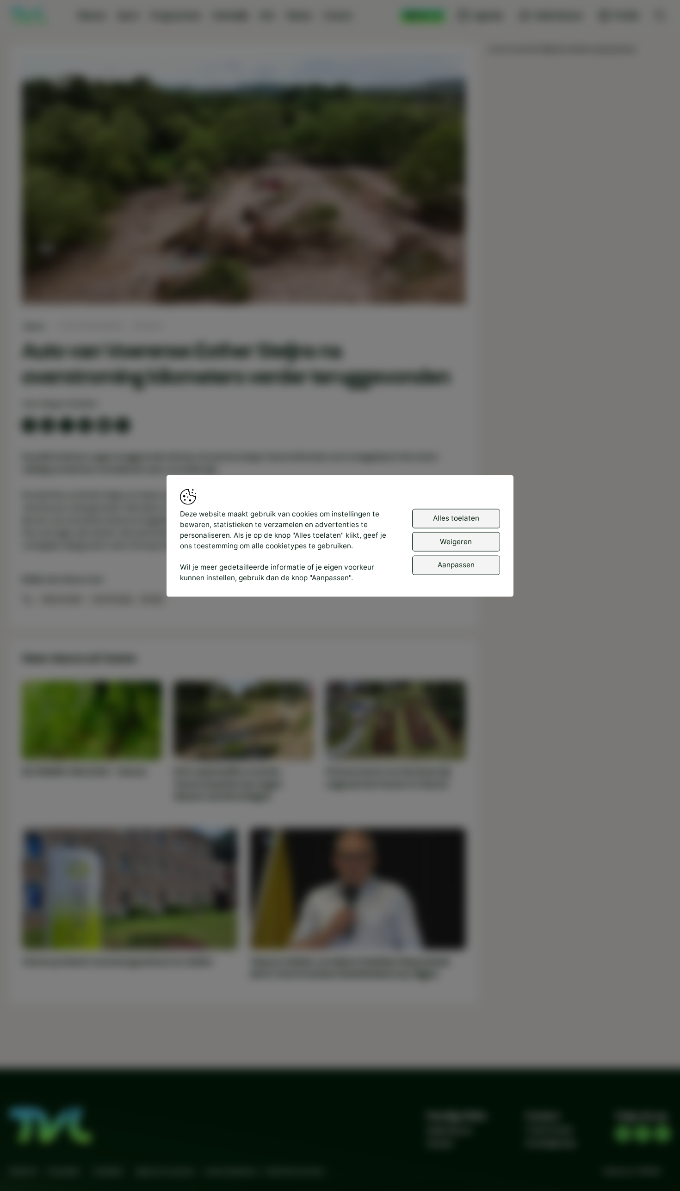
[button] (246, 182)
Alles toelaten (456, 518)
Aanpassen (456, 564)
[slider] (243, 273)
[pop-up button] (434, 289)
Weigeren (456, 541)
